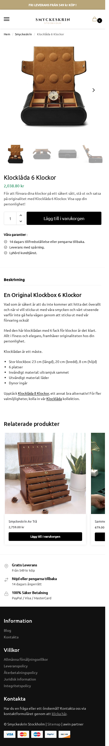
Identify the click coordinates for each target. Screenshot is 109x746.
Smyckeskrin (23, 34)
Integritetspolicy (17, 685)
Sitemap (54, 724)
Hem (7, 34)
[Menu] (11, 19)
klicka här (59, 713)
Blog (7, 630)
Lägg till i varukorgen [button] (45, 536)
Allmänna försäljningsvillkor (26, 659)
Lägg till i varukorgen (64, 218)
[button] (95, 19)
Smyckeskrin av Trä (23, 521)
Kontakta (11, 637)
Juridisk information (20, 679)
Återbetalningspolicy (21, 672)
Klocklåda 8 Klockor (33, 393)
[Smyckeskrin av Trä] (45, 473)
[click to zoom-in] (54, 90)
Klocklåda (54, 398)
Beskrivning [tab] (14, 279)
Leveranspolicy (16, 666)
